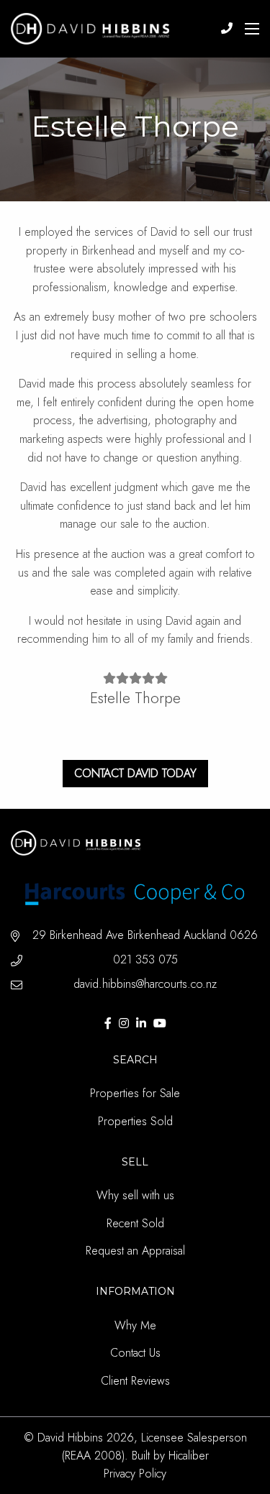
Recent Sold (135, 1223)
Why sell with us (135, 1195)
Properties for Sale (135, 1093)
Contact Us (135, 1352)
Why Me (135, 1325)
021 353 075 (145, 959)
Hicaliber (188, 1455)
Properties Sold (135, 1121)
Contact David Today (135, 773)
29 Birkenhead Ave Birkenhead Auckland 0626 (145, 935)
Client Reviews (135, 1380)
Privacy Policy (135, 1473)
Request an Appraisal (135, 1250)
